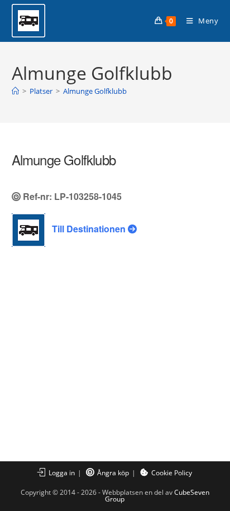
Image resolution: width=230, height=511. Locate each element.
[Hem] (15, 91)
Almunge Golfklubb (95, 91)
